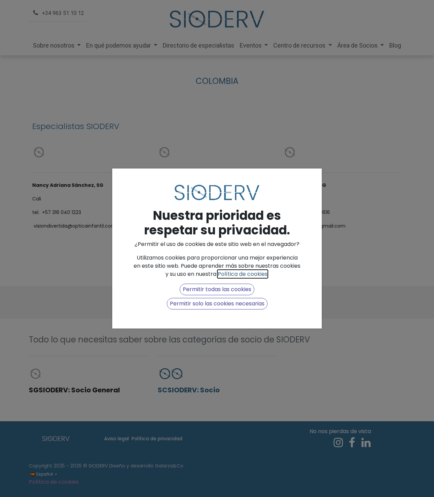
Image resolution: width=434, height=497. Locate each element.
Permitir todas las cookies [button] (217, 289)
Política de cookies (243, 274)
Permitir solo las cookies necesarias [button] (217, 303)
